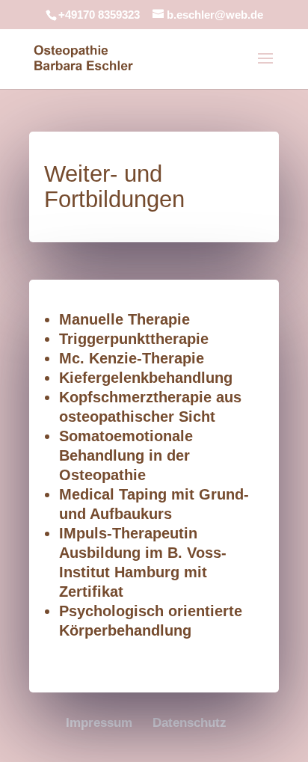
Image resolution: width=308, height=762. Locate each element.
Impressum (99, 723)
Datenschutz (190, 723)
